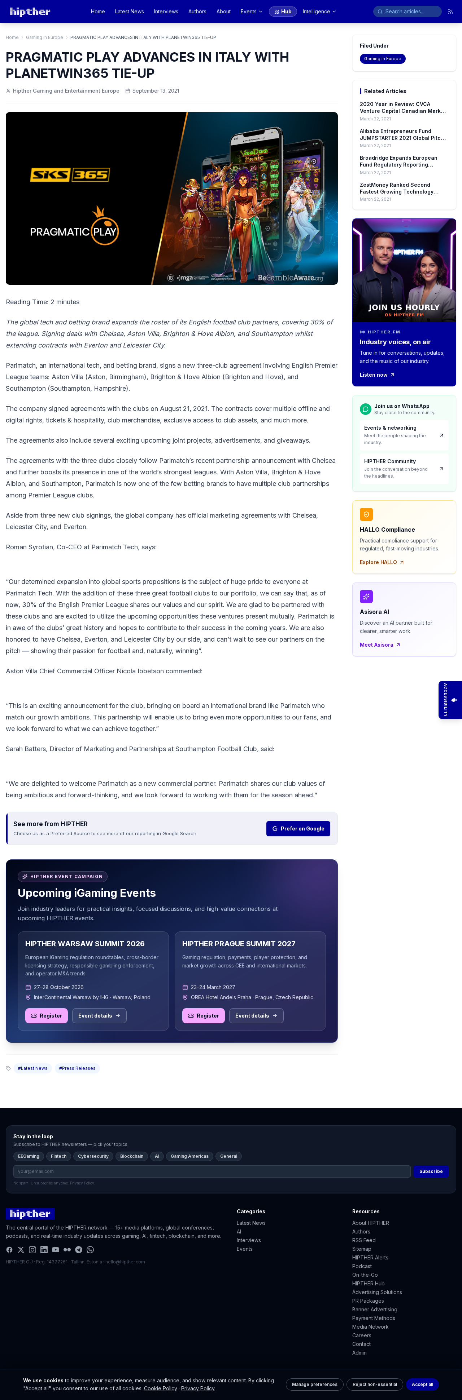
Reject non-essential (375, 1384)
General (228, 1156)
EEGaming (28, 1156)
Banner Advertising (374, 1309)
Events (249, 11)
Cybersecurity (93, 1156)
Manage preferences (314, 1384)
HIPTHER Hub (368, 1283)
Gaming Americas (190, 1156)
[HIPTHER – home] (30, 11)
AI (157, 1156)
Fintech (58, 1156)
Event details (95, 1016)
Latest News (129, 11)
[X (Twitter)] (21, 1249)
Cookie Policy (160, 1388)
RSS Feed (364, 1240)
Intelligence (316, 11)
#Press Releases (77, 1068)
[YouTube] (55, 1249)
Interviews (166, 11)
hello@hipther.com (125, 1261)
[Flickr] (67, 1249)
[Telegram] (78, 1249)
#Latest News (33, 1068)
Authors (197, 11)
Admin (359, 1353)
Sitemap (361, 1249)
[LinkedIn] (44, 1249)
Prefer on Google (302, 828)
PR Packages (368, 1301)
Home (98, 11)
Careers (361, 1335)
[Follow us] (450, 11)
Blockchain (131, 1156)
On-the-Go (365, 1275)
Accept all (422, 1384)
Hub (286, 11)
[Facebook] (9, 1249)
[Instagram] (32, 1249)
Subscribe (431, 1171)
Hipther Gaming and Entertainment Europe (66, 91)
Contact (361, 1344)
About (224, 11)
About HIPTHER (370, 1223)
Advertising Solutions (377, 1292)
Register (51, 1016)
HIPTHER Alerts (370, 1257)
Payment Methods (373, 1318)
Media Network (370, 1327)
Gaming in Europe (44, 37)
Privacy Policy (198, 1388)
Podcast (362, 1266)
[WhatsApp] (90, 1249)
